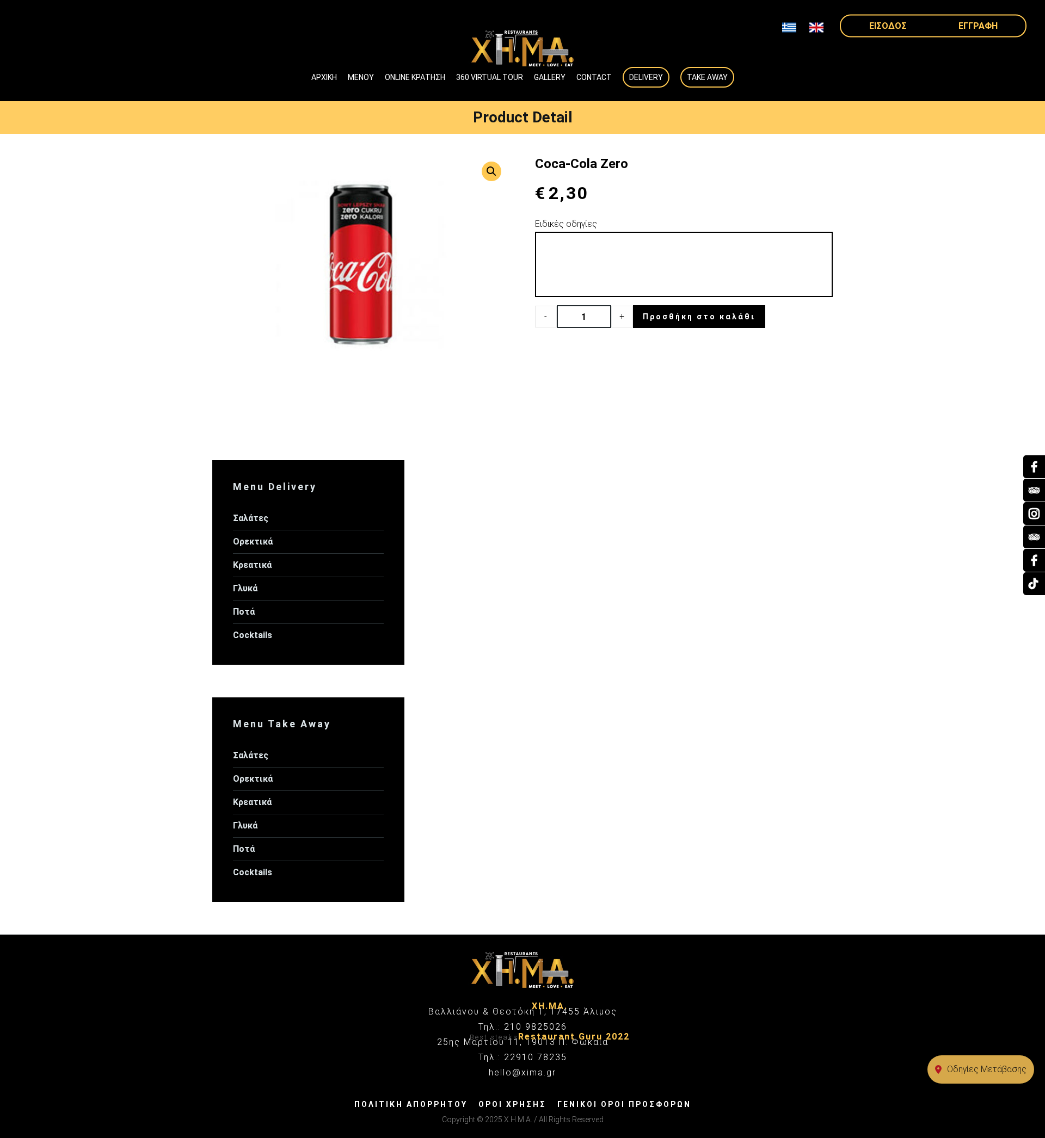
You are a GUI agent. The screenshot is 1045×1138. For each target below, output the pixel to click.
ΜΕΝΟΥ (361, 77)
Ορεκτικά (253, 541)
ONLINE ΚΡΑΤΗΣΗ (415, 77)
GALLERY (549, 77)
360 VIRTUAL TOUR (489, 77)
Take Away (707, 77)
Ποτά (244, 612)
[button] (491, 171)
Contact (594, 77)
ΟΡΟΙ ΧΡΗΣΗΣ (512, 1104)
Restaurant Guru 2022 (574, 1036)
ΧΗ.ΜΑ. (550, 1006)
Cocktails (252, 635)
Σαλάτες (250, 518)
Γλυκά (245, 588)
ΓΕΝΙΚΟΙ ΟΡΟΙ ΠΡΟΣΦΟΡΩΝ (624, 1104)
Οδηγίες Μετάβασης (986, 1069)
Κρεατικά (252, 565)
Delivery (646, 77)
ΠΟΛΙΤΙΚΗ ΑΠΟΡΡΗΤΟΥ (411, 1104)
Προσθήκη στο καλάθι (699, 316)
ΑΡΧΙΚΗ (324, 77)
